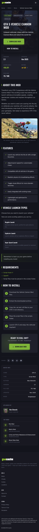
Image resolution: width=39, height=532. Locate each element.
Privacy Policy (5, 504)
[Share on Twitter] (8, 360)
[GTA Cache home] (6, 2)
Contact (3, 496)
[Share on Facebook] (12, 360)
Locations (4, 484)
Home (3, 8)
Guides (3, 482)
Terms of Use (5, 507)
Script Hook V (8, 272)
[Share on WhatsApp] (21, 360)
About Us (4, 493)
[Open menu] (36, 2)
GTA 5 (9, 8)
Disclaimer (4, 510)
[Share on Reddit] (17, 360)
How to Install (13, 48)
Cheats (3, 479)
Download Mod (15, 41)
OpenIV (5, 276)
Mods (15, 8)
